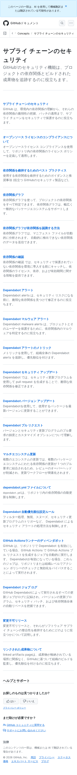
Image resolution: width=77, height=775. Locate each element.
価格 (5, 761)
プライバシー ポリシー (14, 707)
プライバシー (47, 757)
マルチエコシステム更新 (19, 454)
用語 (33, 757)
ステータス (64, 757)
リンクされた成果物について (22, 649)
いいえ (31, 701)
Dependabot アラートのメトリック (27, 348)
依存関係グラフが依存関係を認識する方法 (31, 228)
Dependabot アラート (18, 290)
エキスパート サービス (24, 761)
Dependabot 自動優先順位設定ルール (28, 512)
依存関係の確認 (13, 257)
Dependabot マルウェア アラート (26, 319)
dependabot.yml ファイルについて (27, 487)
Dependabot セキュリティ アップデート (30, 372)
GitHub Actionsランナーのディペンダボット (33, 540)
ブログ (45, 761)
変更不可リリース (15, 620)
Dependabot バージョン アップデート (29, 401)
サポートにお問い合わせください (26, 730)
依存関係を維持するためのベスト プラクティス (35, 170)
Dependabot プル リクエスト (23, 425)
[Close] (66, 6)
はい (13, 701)
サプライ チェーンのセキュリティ (54, 33)
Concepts (23, 33)
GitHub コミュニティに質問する (26, 724)
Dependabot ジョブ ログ (20, 587)
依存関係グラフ (13, 195)
